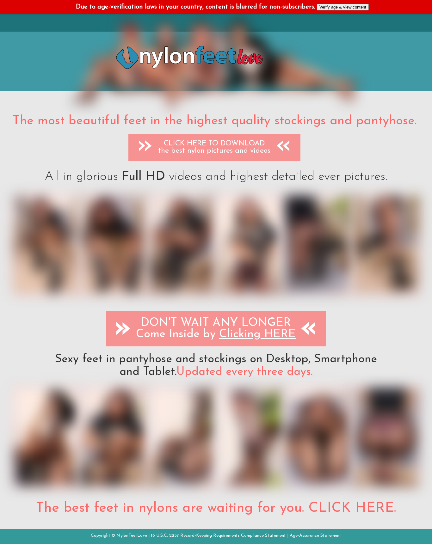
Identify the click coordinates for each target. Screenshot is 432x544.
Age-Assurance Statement (315, 535)
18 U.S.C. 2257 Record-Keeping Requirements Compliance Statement (218, 535)
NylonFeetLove (131, 535)
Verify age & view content (342, 7)
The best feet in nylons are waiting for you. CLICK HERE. (216, 508)
